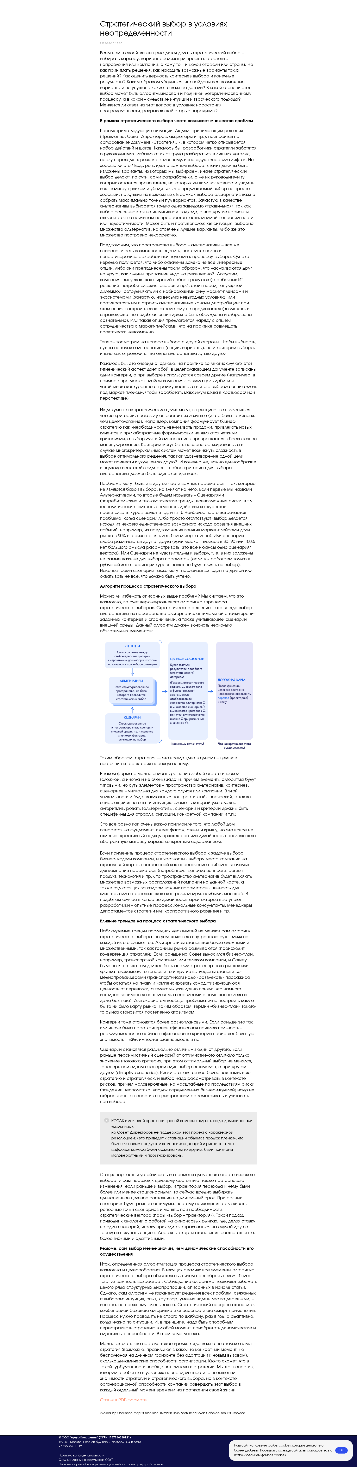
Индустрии (211, 66)
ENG (294, 66)
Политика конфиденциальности (82, 1455)
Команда (242, 66)
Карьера (270, 66)
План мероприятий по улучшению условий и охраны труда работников (111, 1464)
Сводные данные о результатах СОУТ (86, 1460)
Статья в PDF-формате (123, 1400)
